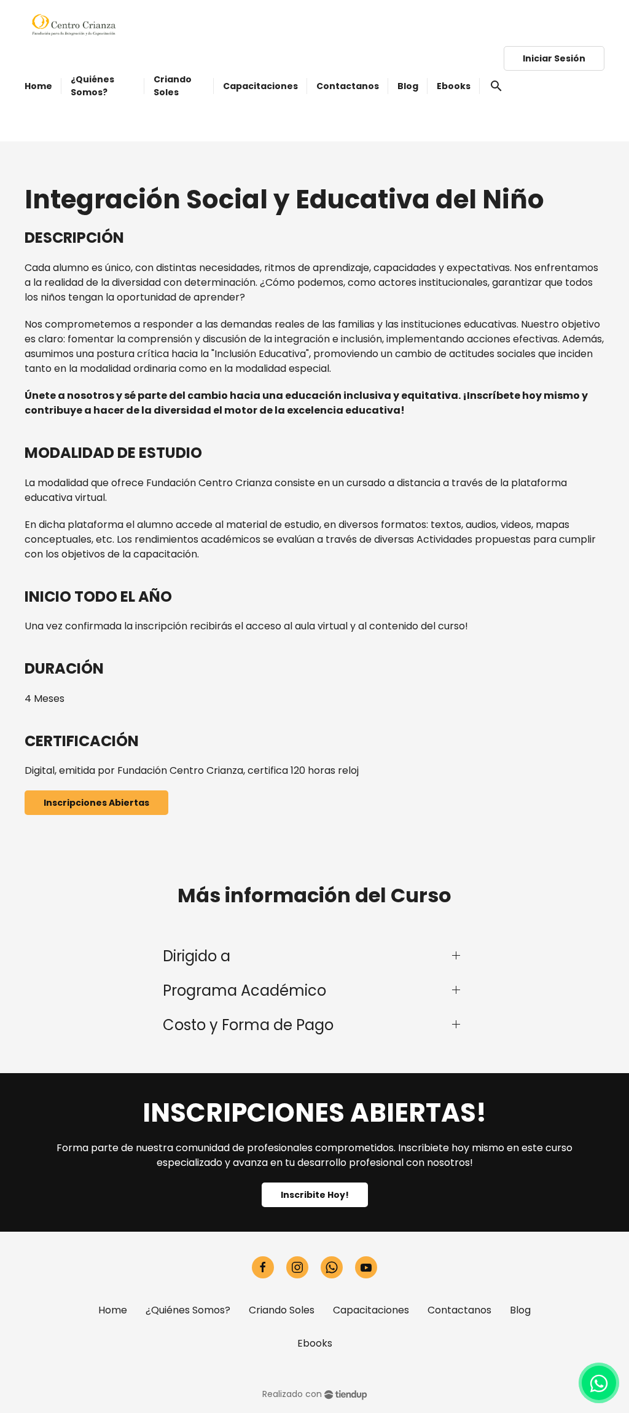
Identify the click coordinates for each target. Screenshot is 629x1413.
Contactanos (459, 1310)
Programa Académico (244, 990)
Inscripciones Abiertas (96, 803)
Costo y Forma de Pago (248, 1025)
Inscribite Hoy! (315, 1195)
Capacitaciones (371, 1310)
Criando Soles (281, 1310)
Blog (520, 1310)
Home (112, 1310)
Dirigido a (196, 956)
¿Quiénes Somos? (188, 1310)
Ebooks (314, 1343)
